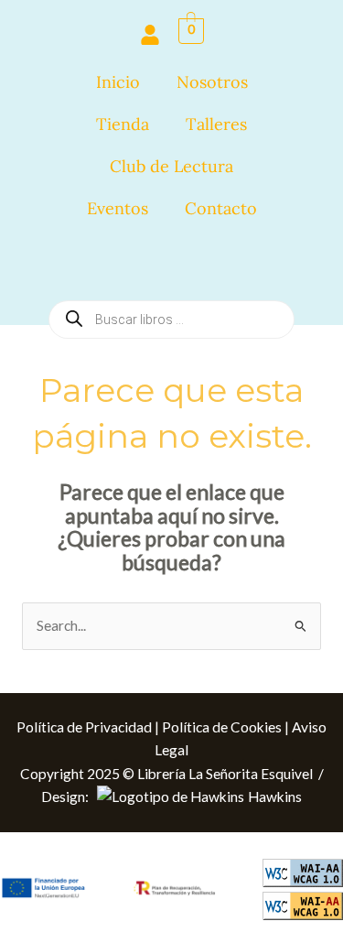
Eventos (117, 208)
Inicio (118, 81)
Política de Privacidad (84, 727)
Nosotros (212, 81)
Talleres (216, 124)
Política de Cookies (222, 727)
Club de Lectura (171, 166)
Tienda (122, 124)
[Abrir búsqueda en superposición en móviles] (171, 264)
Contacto (221, 208)
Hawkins (275, 796)
